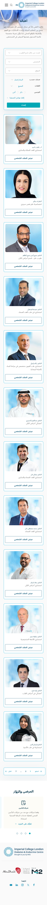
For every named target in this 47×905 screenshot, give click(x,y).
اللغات (37, 86)
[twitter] (28, 885)
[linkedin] (17, 885)
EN (17, 5)
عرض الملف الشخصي (23, 158)
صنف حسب (34, 79)
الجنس (37, 92)
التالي (9, 771)
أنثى (14, 92)
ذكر (21, 92)
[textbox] (23, 53)
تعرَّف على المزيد (25, 824)
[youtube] (11, 885)
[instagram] (22, 885)
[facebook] (34, 885)
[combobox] (23, 53)
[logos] (38, 870)
